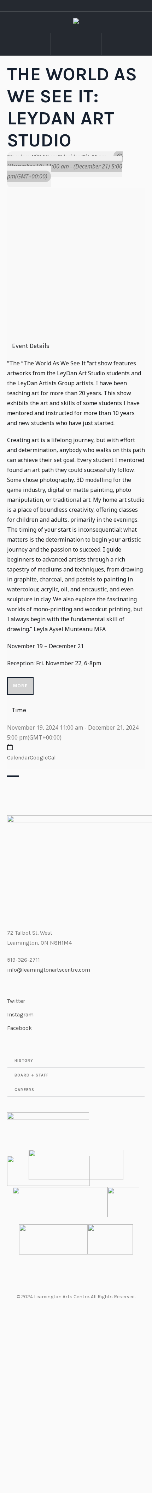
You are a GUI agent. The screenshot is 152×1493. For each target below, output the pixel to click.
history (23, 1060)
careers (24, 1089)
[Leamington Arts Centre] (76, 22)
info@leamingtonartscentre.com (48, 969)
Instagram (20, 1014)
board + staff (31, 1075)
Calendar (18, 757)
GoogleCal (43, 757)
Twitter (16, 1001)
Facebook (19, 1028)
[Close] (13, 776)
